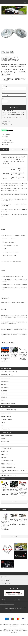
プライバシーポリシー (18, 608)
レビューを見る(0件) (6, 134)
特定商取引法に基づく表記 (6, 124)
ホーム (2, 57)
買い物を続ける (5, 144)
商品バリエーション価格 (6, 121)
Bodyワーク (3, 457)
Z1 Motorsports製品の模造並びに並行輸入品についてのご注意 (14, 471)
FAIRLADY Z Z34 (8, 57)
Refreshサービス (5, 454)
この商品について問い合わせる (8, 142)
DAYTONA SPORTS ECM (7, 460)
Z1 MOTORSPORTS (8, 58)
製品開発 (3, 438)
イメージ (14, 149)
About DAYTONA (5, 441)
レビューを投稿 (5, 136)
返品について (4, 123)
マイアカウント (3, 599)
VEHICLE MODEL (8, 60)
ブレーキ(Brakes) (15, 57)
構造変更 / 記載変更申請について (8, 467)
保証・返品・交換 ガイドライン (8, 475)
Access (2, 444)
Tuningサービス (5, 451)
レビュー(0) (23, 149)
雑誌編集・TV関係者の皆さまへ (8, 464)
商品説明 (5, 149)
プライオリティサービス (6, 448)
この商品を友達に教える (7, 140)
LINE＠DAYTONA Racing (7, 435)
